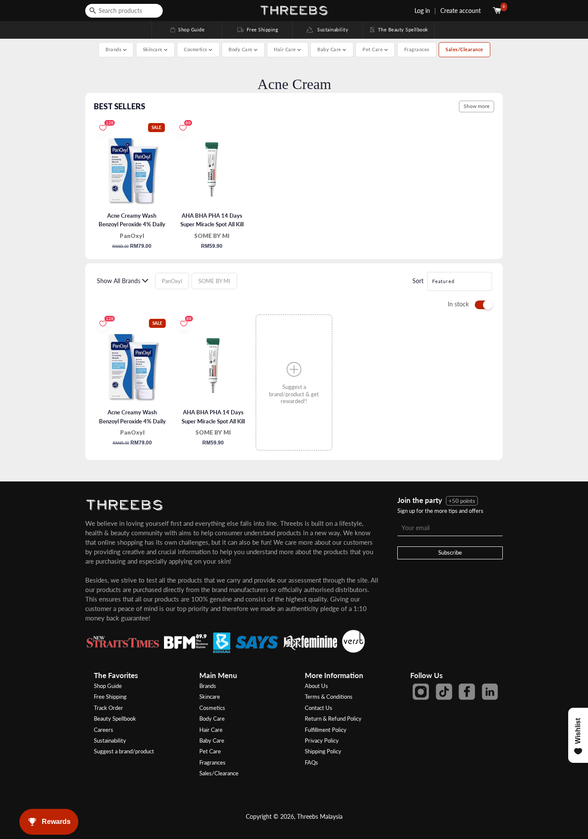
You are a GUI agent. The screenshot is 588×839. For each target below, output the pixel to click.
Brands (207, 685)
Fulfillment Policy (326, 729)
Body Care (212, 718)
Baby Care (211, 740)
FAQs (311, 762)
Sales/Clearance (464, 49)
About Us (316, 685)
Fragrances (417, 49)
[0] (498, 10)
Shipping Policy (323, 751)
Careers (103, 729)
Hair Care (211, 729)
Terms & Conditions (329, 696)
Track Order (108, 707)
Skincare (209, 696)
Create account (460, 10)
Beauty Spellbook (115, 718)
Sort (418, 280)
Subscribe (450, 552)
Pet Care (210, 751)
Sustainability (331, 29)
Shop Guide (186, 29)
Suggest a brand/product (124, 751)
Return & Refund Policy (333, 718)
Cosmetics (212, 707)
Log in (422, 10)
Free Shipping (257, 29)
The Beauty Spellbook (398, 29)
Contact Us (318, 707)
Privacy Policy (322, 740)
